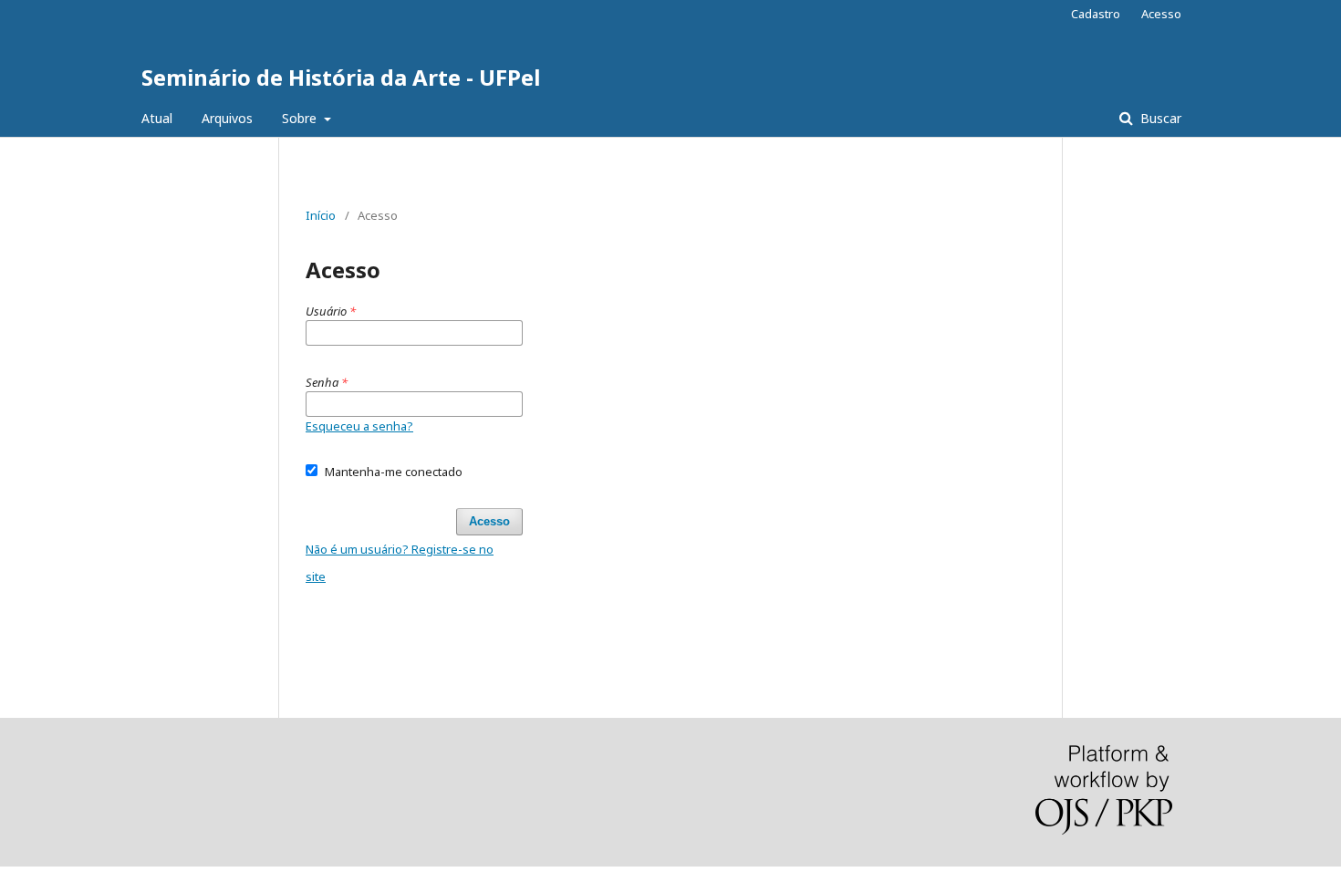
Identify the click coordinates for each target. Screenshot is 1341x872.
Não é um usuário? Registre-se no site (400, 563)
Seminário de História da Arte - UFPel (340, 77)
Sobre (301, 118)
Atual (156, 118)
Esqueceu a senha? (359, 426)
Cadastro (1095, 13)
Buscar (1159, 118)
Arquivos (227, 118)
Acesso (1161, 13)
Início (321, 215)
